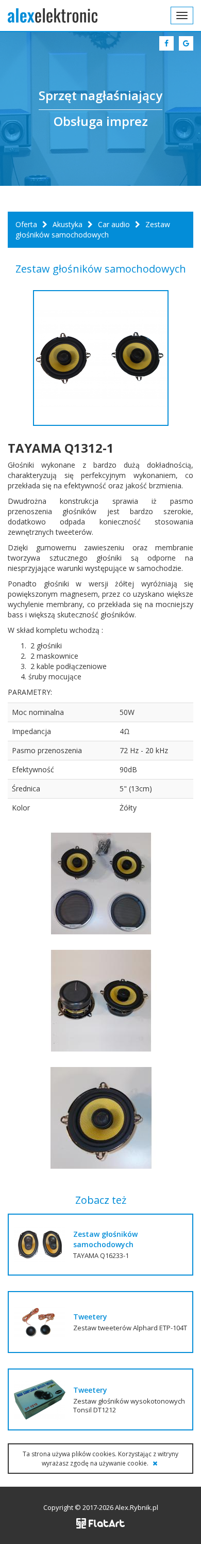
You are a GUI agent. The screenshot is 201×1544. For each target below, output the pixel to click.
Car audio (114, 224)
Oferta (26, 224)
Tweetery (90, 1317)
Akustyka (67, 224)
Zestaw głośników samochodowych (105, 1239)
